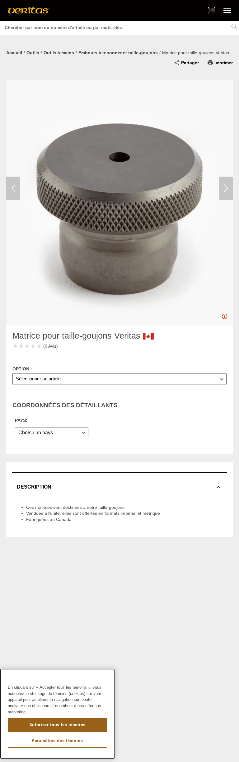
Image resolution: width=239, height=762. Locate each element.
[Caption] (224, 317)
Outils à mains (59, 52)
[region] (57, 714)
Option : (22, 368)
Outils (32, 52)
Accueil (14, 52)
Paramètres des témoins (57, 740)
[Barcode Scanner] (211, 10)
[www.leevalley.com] (29, 10)
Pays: (21, 420)
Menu (227, 10)
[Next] (226, 188)
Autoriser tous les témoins (57, 724)
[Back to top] (228, 742)
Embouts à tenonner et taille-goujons (118, 52)
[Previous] (13, 188)
